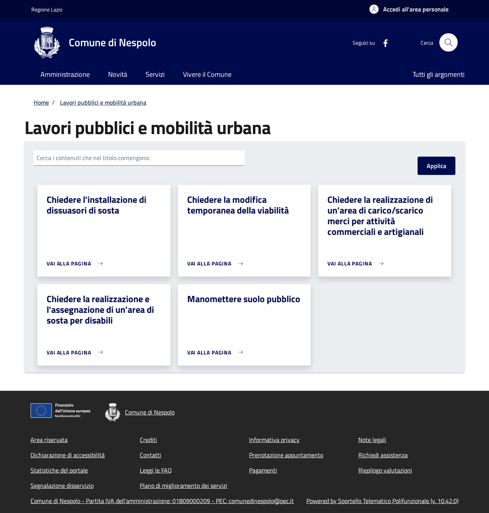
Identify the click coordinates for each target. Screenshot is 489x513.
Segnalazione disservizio (62, 485)
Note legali (372, 439)
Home (41, 102)
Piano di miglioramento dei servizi (183, 485)
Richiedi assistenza (383, 455)
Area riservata (49, 439)
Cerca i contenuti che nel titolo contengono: (93, 157)
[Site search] (448, 42)
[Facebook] (382, 42)
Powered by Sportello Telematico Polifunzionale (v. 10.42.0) (382, 500)
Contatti (150, 455)
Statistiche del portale (59, 470)
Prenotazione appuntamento (286, 455)
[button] (409, 9)
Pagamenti (263, 470)
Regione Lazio (46, 9)
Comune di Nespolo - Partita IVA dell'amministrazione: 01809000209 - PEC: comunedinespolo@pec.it (162, 500)
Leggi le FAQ (156, 470)
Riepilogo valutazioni (385, 470)
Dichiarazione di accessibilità (68, 455)
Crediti (148, 439)
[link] (77, 263)
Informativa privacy (274, 439)
